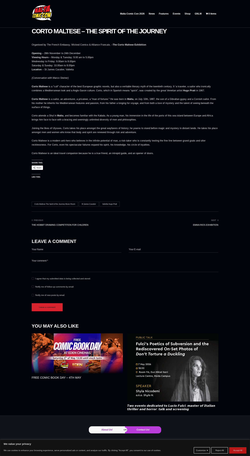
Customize (201, 450)
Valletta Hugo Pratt (109, 204)
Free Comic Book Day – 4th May (56, 377)
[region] (125, 448)
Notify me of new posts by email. (50, 295)
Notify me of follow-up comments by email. (54, 287)
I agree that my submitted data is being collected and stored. (63, 278)
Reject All (219, 450)
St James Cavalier (89, 204)
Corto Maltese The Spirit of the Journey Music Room (54, 204)
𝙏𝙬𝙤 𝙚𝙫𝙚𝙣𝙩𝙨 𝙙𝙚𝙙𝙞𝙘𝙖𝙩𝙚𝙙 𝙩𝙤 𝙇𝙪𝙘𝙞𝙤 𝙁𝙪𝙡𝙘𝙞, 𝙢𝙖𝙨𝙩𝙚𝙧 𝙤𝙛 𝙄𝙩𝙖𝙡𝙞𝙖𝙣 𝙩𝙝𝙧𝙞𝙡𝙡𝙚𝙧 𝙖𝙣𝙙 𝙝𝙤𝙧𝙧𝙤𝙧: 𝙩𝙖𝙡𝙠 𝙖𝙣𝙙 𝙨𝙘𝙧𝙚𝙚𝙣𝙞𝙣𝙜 (171, 407)
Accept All (237, 450)
